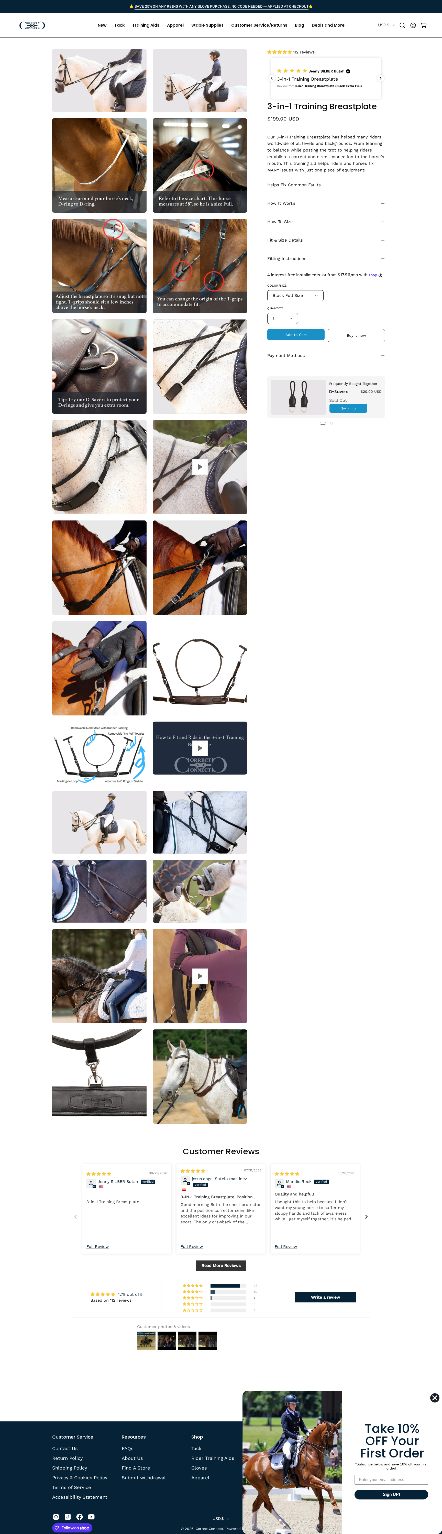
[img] (98, 1173)
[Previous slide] (76, 1216)
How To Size (280, 221)
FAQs (128, 1448)
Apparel (200, 1477)
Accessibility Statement (79, 1496)
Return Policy (67, 1458)
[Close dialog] (435, 1398)
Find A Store (136, 1467)
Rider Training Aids (212, 1458)
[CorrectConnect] (32, 25)
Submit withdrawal (144, 1477)
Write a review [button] (325, 1297)
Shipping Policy (69, 1467)
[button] (102, 25)
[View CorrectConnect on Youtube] (91, 1517)
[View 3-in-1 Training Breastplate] (200, 467)
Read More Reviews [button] (221, 1265)
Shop (197, 1437)
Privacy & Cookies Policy (79, 1477)
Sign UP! (391, 1494)
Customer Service (72, 1437)
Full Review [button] (97, 1246)
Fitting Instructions (286, 258)
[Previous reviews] (271, 78)
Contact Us (65, 1448)
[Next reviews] (380, 78)
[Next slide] (366, 1216)
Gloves (199, 1467)
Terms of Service (71, 1487)
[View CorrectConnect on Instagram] (56, 1517)
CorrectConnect (209, 1529)
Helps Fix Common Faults (294, 184)
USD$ (383, 25)
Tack (196, 1448)
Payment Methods (286, 355)
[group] (221, 6)
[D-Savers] (298, 397)
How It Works (281, 203)
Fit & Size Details (285, 240)
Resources (134, 1437)
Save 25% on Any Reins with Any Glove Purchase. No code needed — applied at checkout (221, 6)
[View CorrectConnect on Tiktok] (68, 1517)
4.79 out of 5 (129, 1294)
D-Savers (338, 392)
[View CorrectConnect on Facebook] (79, 1517)
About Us (132, 1458)
